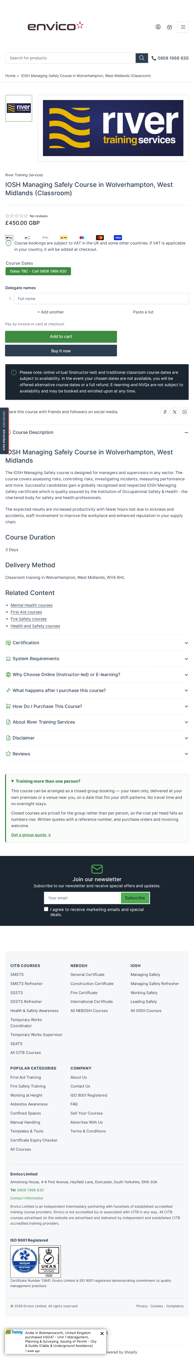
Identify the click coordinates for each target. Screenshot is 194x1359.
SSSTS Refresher (26, 1001)
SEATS (16, 1043)
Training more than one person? (48, 781)
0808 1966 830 (30, 1190)
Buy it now (61, 351)
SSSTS (16, 992)
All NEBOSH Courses (89, 1010)
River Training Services (24, 175)
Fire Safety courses (29, 618)
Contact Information (26, 1198)
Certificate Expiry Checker (34, 1140)
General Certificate (87, 974)
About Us (78, 1077)
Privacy (142, 1306)
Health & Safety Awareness (34, 1010)
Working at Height (26, 1095)
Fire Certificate (84, 992)
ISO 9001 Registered (88, 1095)
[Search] (142, 58)
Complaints (175, 1306)
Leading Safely (144, 1001)
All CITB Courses (25, 1052)
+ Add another (50, 312)
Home (10, 75)
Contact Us (80, 1086)
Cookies (157, 1306)
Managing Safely (145, 974)
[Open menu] (183, 27)
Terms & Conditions (88, 1131)
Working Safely (144, 992)
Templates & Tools (26, 1131)
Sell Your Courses (86, 1113)
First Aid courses (26, 612)
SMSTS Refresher (26, 983)
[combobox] (77, 58)
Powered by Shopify (120, 1352)
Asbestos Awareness (29, 1104)
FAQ (74, 1104)
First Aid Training (25, 1077)
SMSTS (17, 974)
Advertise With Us (86, 1122)
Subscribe (135, 897)
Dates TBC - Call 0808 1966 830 (38, 271)
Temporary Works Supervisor (36, 1034)
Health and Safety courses (35, 626)
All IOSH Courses (146, 1010)
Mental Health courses (32, 605)
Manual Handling (25, 1122)
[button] (16, 216)
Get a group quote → (31, 834)
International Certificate (91, 1001)
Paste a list (143, 312)
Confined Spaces (25, 1113)
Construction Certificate (92, 983)
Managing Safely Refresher (155, 983)
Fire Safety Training (27, 1086)
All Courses (20, 1149)
